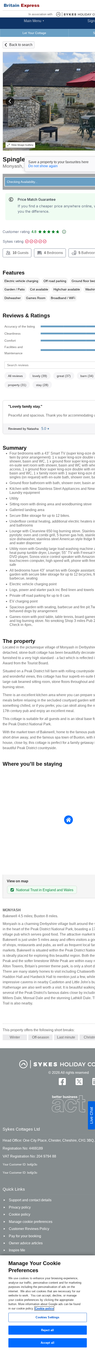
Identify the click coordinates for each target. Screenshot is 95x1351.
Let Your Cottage (34, 33)
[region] (47, 1303)
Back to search (20, 45)
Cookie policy (44, 1308)
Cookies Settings (47, 1317)
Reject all (47, 1330)
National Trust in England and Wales (44, 890)
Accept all (47, 1342)
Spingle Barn (22, 159)
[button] (10, 101)
